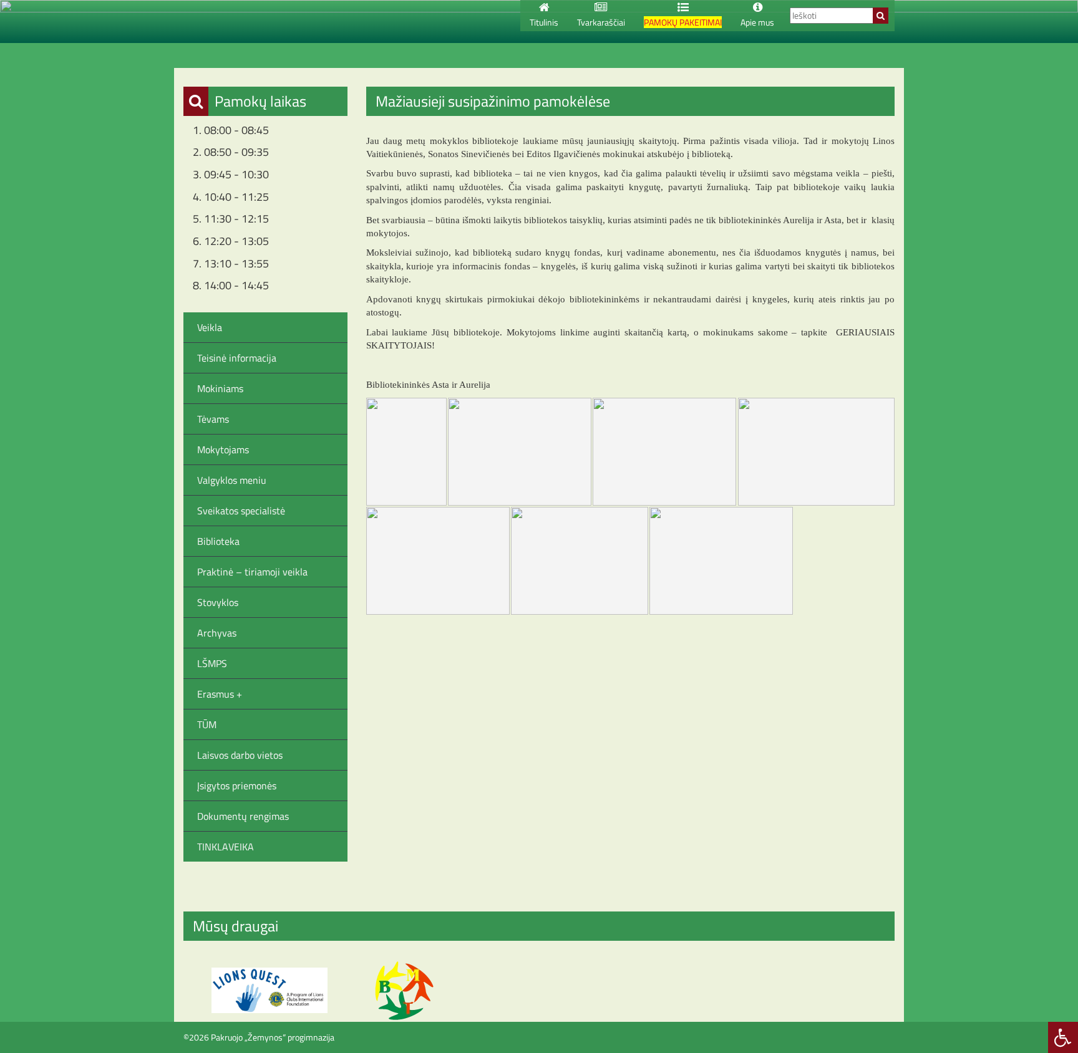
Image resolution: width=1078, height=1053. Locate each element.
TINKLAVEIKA (225, 846)
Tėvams (213, 419)
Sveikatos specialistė (241, 510)
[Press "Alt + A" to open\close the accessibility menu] (1063, 1037)
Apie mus (757, 22)
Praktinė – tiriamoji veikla (252, 572)
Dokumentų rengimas (243, 816)
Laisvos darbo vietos (240, 755)
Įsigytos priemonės (236, 785)
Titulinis (544, 22)
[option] (269, 990)
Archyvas (216, 633)
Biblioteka (218, 541)
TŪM (206, 724)
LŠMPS (212, 663)
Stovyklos (217, 602)
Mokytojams (223, 449)
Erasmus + (219, 694)
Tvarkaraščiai (601, 22)
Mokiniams (220, 388)
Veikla (209, 327)
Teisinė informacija (236, 358)
